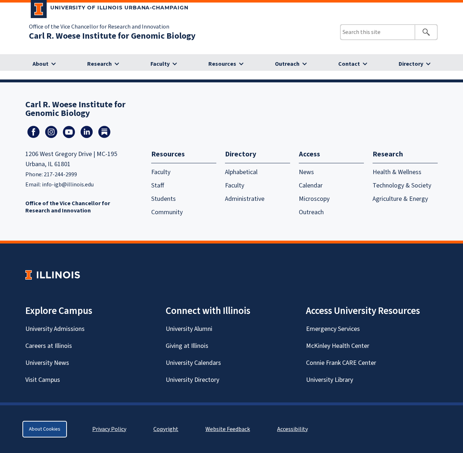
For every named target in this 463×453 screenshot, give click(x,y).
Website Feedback (228, 429)
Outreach (287, 64)
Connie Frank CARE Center (341, 362)
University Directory (192, 379)
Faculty (160, 64)
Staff (157, 185)
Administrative (244, 198)
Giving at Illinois (187, 345)
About (40, 64)
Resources (222, 64)
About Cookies (44, 429)
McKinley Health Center (337, 345)
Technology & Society (402, 185)
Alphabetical (241, 172)
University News (47, 362)
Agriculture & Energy (400, 198)
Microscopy (314, 198)
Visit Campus (42, 379)
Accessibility (292, 429)
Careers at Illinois (48, 345)
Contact (349, 64)
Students (163, 198)
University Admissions (55, 328)
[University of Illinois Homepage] (52, 274)
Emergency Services (333, 328)
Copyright (165, 429)
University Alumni (189, 328)
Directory (411, 64)
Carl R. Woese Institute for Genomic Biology (112, 36)
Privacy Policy (109, 429)
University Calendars (193, 362)
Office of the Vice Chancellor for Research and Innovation (99, 27)
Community (167, 212)
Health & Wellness (397, 172)
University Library (329, 379)
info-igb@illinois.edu (68, 185)
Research (99, 64)
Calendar (311, 185)
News (306, 172)
